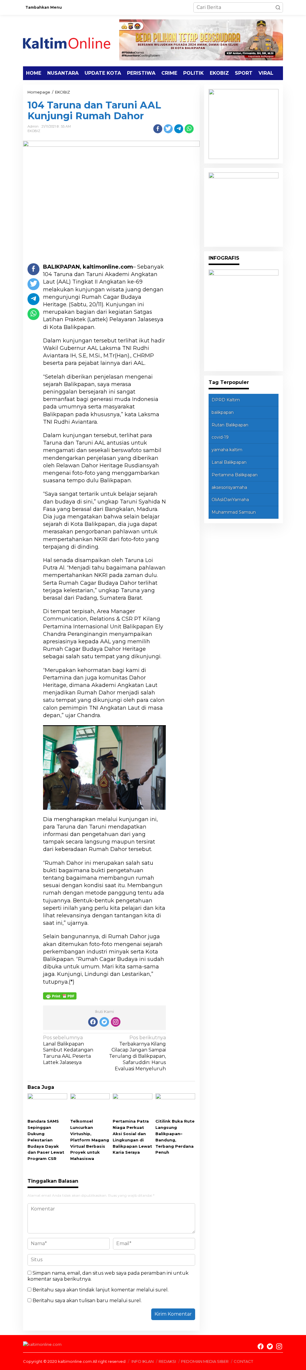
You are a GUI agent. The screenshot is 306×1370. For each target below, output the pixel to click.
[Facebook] (93, 1022)
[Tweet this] (168, 128)
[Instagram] (115, 1022)
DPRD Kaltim (226, 399)
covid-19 (220, 437)
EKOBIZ (33, 131)
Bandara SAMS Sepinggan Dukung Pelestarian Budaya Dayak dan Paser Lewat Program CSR (45, 1140)
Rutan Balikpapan (230, 425)
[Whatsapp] (189, 128)
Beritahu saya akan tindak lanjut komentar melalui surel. (101, 1290)
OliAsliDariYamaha (230, 499)
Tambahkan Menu (43, 7)
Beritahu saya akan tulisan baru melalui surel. (87, 1300)
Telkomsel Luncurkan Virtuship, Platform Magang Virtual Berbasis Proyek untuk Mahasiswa (89, 1140)
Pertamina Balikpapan (235, 474)
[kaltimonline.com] (71, 40)
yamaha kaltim (227, 449)
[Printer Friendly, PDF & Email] (59, 995)
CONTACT (243, 1361)
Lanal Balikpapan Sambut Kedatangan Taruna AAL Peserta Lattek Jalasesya (68, 1050)
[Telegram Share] (178, 128)
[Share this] (157, 128)
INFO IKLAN (142, 1361)
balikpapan (223, 412)
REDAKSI (167, 1361)
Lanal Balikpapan (229, 462)
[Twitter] (104, 1022)
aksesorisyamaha (229, 487)
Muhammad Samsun (234, 512)
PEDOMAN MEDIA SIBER (205, 1361)
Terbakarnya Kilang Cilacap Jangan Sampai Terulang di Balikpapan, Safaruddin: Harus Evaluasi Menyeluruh (137, 1053)
